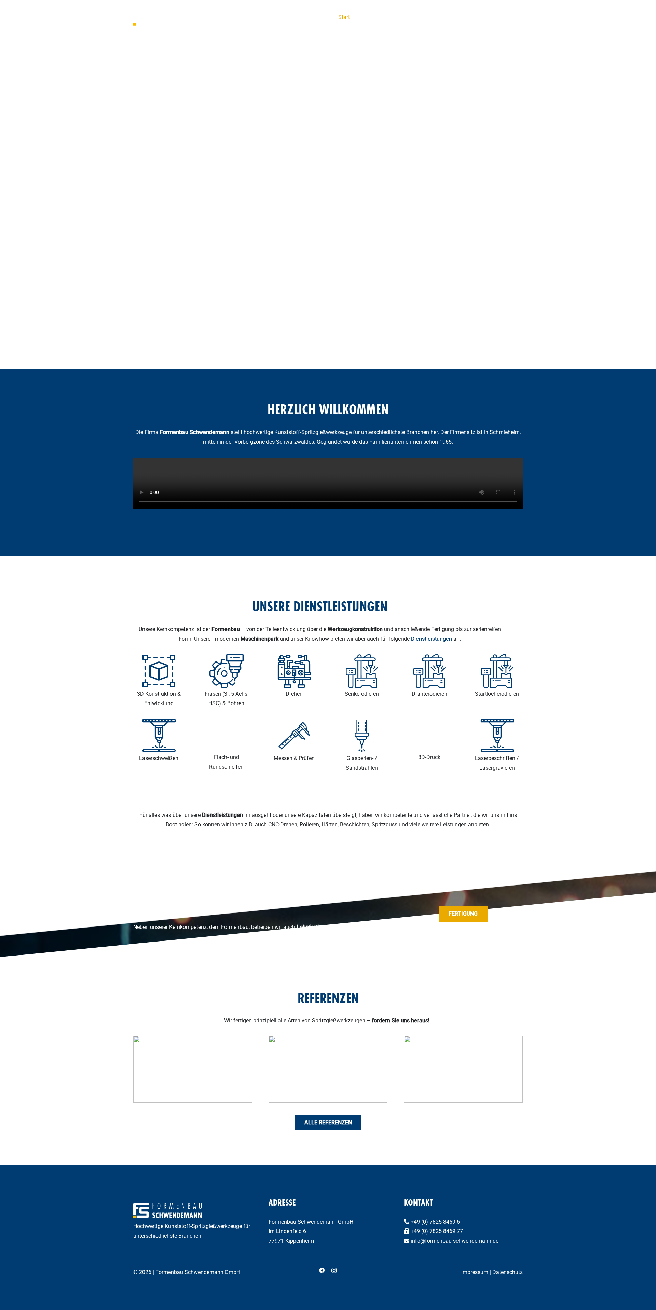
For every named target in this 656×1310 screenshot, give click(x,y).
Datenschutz (507, 1272)
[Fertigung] (159, 681)
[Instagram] (334, 1271)
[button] (519, 17)
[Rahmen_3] (328, 1069)
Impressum (474, 1272)
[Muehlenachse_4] (463, 1069)
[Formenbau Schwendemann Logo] (171, 17)
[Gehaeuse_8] (192, 1069)
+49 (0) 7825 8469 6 (435, 1221)
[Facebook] (322, 1270)
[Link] (497, 746)
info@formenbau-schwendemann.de (454, 1241)
